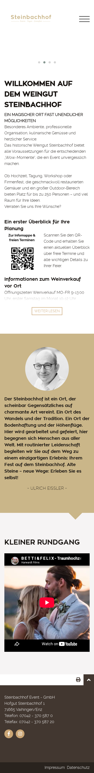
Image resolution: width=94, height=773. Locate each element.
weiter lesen (47, 311)
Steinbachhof (31, 756)
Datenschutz (78, 767)
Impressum (55, 767)
